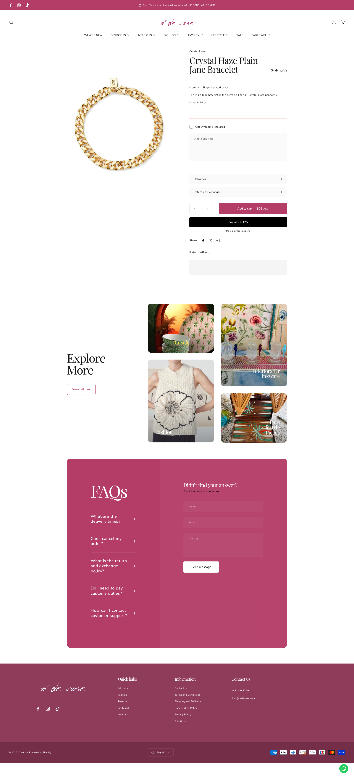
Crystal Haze (197, 51)
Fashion (164, 431)
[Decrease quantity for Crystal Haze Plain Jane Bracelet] (194, 208)
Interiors (123, 688)
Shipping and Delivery (188, 701)
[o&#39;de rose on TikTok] (57, 709)
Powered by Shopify (40, 752)
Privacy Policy (183, 714)
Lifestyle (123, 714)
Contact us (181, 688)
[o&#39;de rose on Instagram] (48, 709)
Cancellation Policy (186, 708)
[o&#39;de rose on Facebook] (38, 709)
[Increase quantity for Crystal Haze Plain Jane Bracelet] (208, 208)
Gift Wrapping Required (210, 127)
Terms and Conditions (187, 695)
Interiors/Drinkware (266, 373)
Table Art (123, 708)
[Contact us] (343, 768)
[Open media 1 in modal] (120, 124)
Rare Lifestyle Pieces (270, 427)
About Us (180, 721)
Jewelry (122, 701)
